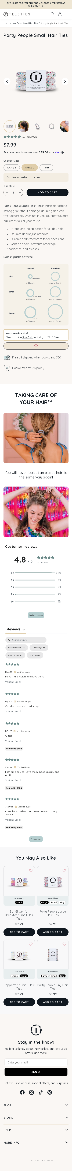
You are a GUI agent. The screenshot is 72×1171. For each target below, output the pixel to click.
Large (11, 167)
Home (6, 23)
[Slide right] (65, 81)
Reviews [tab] (16, 629)
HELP (7, 1130)
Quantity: (9, 186)
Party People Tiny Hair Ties (52, 986)
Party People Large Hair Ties (52, 913)
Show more (36, 839)
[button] (53, 14)
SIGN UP (36, 1072)
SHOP (7, 1105)
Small (29, 167)
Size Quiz (27, 337)
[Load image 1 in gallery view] (9, 126)
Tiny (46, 167)
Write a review (36, 615)
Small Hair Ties (30, 23)
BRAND (8, 1117)
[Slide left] (6, 81)
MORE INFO (11, 1142)
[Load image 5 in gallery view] (65, 126)
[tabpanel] (36, 741)
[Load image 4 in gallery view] (51, 126)
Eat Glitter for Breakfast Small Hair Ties (19, 915)
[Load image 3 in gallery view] (37, 126)
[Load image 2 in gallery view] (23, 126)
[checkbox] (35, 655)
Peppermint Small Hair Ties (19, 986)
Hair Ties (16, 23)
